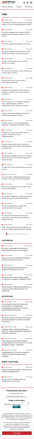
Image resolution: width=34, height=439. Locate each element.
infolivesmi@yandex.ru (16, 397)
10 (25, 234)
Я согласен (17, 433)
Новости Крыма (8, 20)
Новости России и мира (10, 174)
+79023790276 (16, 394)
